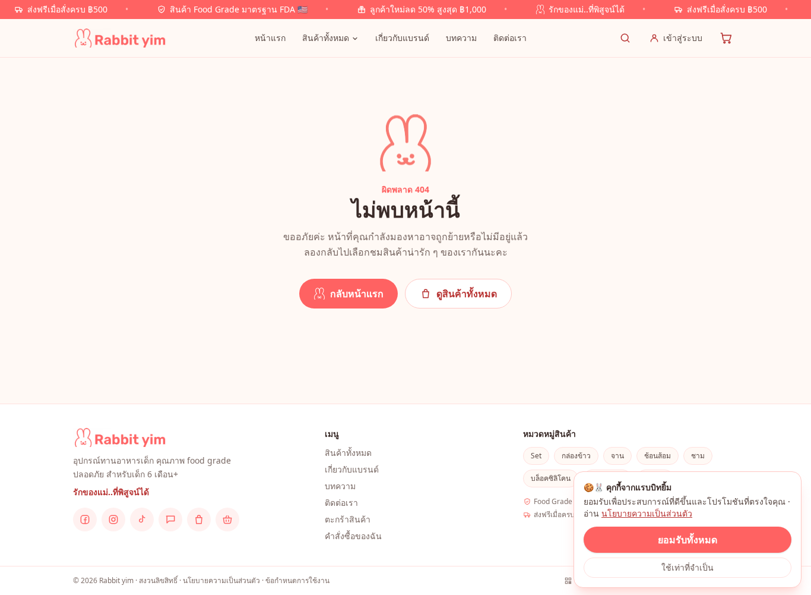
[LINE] (170, 519)
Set (536, 456)
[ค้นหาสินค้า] (625, 38)
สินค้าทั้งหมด (325, 37)
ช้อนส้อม (657, 456)
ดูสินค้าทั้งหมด (466, 293)
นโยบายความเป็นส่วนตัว (646, 513)
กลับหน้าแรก (357, 293)
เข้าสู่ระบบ (682, 37)
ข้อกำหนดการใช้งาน (297, 580)
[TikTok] (142, 519)
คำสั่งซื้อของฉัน (353, 536)
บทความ (461, 37)
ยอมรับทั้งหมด (687, 539)
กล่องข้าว (576, 456)
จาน (617, 456)
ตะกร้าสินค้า (347, 519)
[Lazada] (227, 519)
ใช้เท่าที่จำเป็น (687, 567)
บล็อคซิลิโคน (551, 478)
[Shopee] (199, 519)
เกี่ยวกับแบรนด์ (402, 37)
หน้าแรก (270, 37)
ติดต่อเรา (510, 37)
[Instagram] (113, 519)
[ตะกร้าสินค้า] (726, 38)
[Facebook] (85, 519)
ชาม (698, 456)
